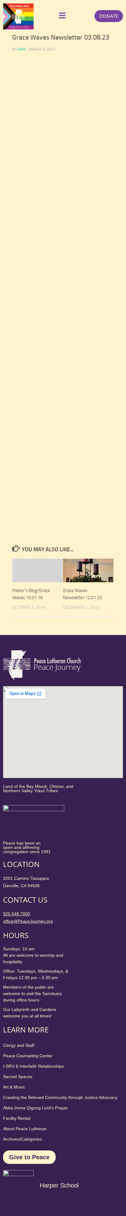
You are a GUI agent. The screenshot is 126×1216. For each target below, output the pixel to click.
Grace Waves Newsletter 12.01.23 (82, 594)
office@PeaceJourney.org (28, 921)
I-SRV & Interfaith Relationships (33, 1066)
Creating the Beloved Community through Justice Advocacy (60, 1097)
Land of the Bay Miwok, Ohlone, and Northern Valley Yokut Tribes (38, 788)
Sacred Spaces (17, 1076)
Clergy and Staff (18, 1045)
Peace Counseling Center (28, 1055)
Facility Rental (16, 1118)
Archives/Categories (22, 1139)
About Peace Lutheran (24, 1128)
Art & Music (14, 1087)
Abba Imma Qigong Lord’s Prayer (35, 1107)
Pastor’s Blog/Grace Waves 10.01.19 (31, 594)
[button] (61, 16)
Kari (22, 49)
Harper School (59, 1185)
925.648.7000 (16, 913)
